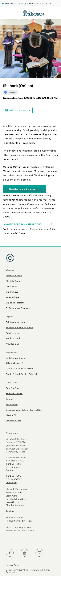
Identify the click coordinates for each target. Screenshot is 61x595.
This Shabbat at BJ (15, 363)
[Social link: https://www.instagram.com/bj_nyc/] (39, 553)
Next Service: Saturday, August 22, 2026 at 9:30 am (28, 4)
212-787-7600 (14, 464)
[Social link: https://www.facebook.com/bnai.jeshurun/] (10, 553)
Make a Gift (11, 415)
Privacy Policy (12, 565)
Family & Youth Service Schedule (22, 374)
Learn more (11, 495)
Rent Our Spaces (14, 388)
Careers (9, 399)
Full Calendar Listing (16, 322)
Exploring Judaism (15, 302)
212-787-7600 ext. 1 (15, 492)
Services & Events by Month (19, 327)
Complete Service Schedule (19, 368)
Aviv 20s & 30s (13, 343)
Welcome (10, 270)
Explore (9, 316)
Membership (12, 404)
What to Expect (13, 297)
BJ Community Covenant (18, 308)
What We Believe (14, 275)
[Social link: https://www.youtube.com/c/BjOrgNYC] (24, 553)
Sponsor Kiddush (14, 393)
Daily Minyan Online (15, 358)
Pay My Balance (13, 420)
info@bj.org (11, 482)
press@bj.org (12, 502)
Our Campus (12, 292)
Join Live (10, 511)
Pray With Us (11, 352)
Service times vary (23, 520)
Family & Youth (13, 338)
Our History (11, 286)
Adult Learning (13, 333)
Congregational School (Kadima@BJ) (24, 410)
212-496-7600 (15, 467)
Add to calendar (18, 110)
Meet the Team (13, 281)
